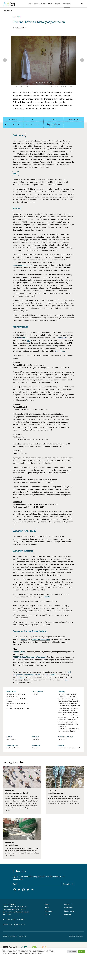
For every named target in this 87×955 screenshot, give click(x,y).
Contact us (68, 904)
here (66, 680)
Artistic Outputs (74, 119)
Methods (53, 119)
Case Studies (69, 911)
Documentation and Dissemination (53, 125)
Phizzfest (21, 337)
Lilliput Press (60, 351)
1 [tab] (35, 82)
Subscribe (66, 884)
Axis (28, 340)
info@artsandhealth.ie (14, 919)
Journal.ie (20, 677)
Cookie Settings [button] (72, 951)
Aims (33, 119)
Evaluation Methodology (13, 125)
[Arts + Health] (9, 4)
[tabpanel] (43, 62)
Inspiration (68, 907)
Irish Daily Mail (50, 674)
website (47, 597)
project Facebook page (41, 639)
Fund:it (61, 706)
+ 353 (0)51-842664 (14, 924)
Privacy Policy (22, 936)
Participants (13, 119)
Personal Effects (19, 651)
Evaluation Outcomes (33, 125)
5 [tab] (46, 82)
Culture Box (62, 337)
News (47, 907)
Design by (76, 936)
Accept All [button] (81, 951)
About (47, 904)
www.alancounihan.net (22, 265)
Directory (67, 914)
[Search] (82, 4)
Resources (49, 911)
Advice (47, 914)
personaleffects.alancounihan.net (69, 748)
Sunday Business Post (32, 674)
